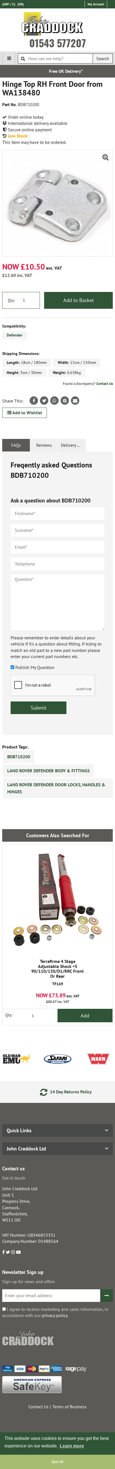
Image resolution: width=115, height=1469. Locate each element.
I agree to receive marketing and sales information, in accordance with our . (55, 1312)
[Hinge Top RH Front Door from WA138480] (57, 203)
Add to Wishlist (26, 412)
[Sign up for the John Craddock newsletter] (106, 1295)
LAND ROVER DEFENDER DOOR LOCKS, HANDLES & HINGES (56, 788)
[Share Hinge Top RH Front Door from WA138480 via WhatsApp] (54, 400)
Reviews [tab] (44, 445)
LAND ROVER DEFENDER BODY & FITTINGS (48, 770)
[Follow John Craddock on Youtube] (18, 1252)
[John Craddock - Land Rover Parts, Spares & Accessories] (57, 25)
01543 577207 (57, 43)
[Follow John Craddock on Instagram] (13, 1252)
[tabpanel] (57, 593)
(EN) (21, 4)
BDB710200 (18, 756)
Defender (14, 335)
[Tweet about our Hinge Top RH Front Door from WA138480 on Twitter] (44, 400)
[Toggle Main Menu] (9, 58)
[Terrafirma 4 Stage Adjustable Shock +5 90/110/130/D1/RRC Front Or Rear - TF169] (57, 899)
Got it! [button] (58, 1461)
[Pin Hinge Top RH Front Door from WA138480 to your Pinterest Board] (65, 400)
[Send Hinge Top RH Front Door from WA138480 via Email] (75, 400)
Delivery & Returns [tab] (73, 445)
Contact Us (104, 383)
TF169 (57, 972)
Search (102, 58)
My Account (96, 4)
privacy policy (54, 1315)
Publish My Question (34, 667)
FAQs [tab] (16, 445)
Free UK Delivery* (58, 71)
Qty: (11, 300)
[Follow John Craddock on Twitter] (8, 1252)
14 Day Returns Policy (62, 1091)
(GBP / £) (8, 4)
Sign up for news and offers (28, 1281)
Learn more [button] (72, 1446)
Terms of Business (69, 1406)
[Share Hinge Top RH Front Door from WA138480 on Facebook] (34, 400)
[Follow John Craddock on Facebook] (3, 1252)
